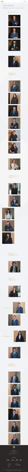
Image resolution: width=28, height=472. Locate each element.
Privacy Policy (16, 470)
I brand (8, 466)
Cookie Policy (19, 470)
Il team (8, 465)
